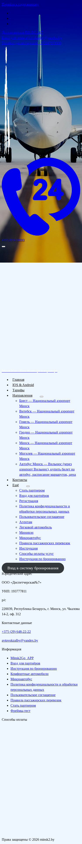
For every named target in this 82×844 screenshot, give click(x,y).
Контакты (19, 480)
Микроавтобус (30, 538)
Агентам (25, 522)
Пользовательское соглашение (41, 517)
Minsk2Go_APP (22, 658)
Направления (22, 395)
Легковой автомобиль (35, 527)
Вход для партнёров (34, 495)
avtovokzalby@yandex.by (20, 640)
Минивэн (26, 532)
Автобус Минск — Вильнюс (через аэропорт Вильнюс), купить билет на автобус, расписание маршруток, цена (47, 469)
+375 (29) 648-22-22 (16, 631)
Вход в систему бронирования (32, 568)
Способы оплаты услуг (36, 553)
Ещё (15, 485)
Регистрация (28, 501)
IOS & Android (23, 385)
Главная (18, 379)
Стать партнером (32, 490)
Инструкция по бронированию (42, 559)
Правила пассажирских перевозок (44, 543)
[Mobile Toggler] (41, 396)
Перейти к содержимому (20, 4)
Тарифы (18, 390)
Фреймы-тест (20, 711)
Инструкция (28, 548)
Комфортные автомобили (29, 674)
